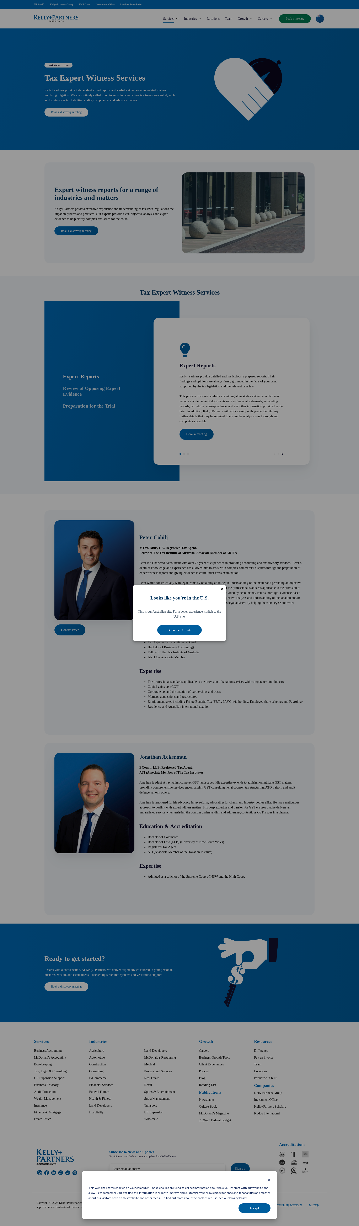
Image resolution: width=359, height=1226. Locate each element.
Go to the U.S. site (179, 630)
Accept (254, 1208)
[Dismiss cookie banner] (269, 1179)
